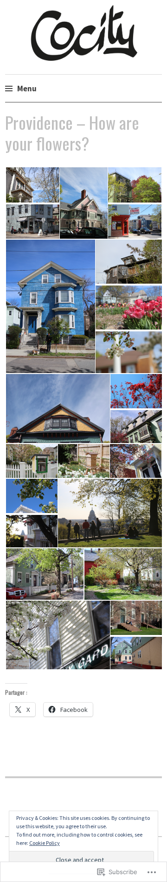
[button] (32, 184)
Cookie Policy (44, 842)
